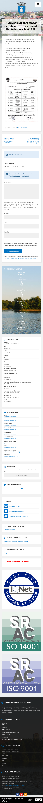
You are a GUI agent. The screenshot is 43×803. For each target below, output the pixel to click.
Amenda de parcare (14, 506)
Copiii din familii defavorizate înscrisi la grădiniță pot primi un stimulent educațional (33, 141)
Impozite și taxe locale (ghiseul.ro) (18, 516)
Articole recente (9, 137)
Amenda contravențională (16, 511)
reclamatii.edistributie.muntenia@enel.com (14, 452)
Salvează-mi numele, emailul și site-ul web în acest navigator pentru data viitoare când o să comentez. (20, 244)
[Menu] (38, 4)
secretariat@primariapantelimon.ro (15, 785)
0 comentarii (24, 128)
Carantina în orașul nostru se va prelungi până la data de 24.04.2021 (10, 141)
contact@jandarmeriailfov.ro (11, 456)
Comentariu (8, 183)
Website (6, 232)
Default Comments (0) (10, 167)
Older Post (35, 137)
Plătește (8, 501)
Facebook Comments (23, 167)
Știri (18, 128)
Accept (38, 800)
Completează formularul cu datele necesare (16, 541)
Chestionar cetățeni (9, 529)
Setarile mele (30, 799)
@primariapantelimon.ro (10, 416)
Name (6, 213)
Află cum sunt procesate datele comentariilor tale (20, 259)
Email (6, 223)
